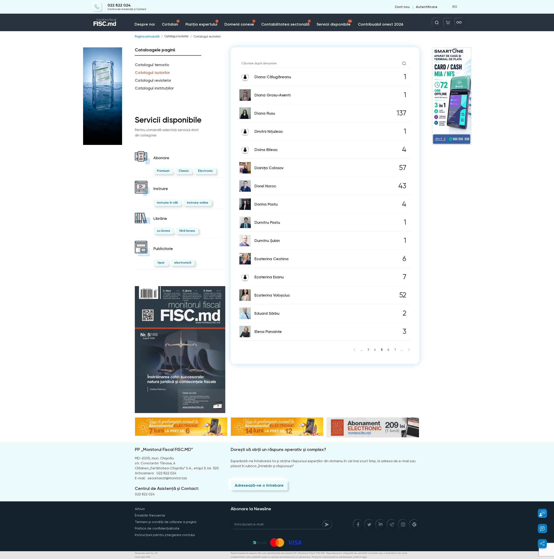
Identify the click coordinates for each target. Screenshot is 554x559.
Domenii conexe (239, 23)
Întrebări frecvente (150, 515)
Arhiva (140, 509)
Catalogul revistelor (153, 80)
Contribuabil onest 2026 (380, 24)
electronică (182, 262)
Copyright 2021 (142, 557)
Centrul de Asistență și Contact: (167, 488)
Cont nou (402, 7)
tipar (160, 262)
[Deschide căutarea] (436, 22)
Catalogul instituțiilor (154, 88)
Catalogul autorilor (207, 36)
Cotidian (170, 23)
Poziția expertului (201, 23)
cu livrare (163, 231)
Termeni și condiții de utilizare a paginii (165, 522)
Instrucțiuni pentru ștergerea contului (165, 535)
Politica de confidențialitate (157, 528)
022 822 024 (119, 5)
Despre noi (145, 24)
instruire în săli (167, 202)
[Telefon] (97, 6)
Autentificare (426, 7)
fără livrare (187, 231)
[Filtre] (459, 22)
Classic (184, 171)
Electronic (205, 171)
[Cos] (448, 22)
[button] (540, 513)
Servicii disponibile (334, 23)
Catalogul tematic (152, 64)
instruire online (197, 202)
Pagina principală (147, 36)
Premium (163, 171)
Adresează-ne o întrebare (259, 485)
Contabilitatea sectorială (285, 23)
